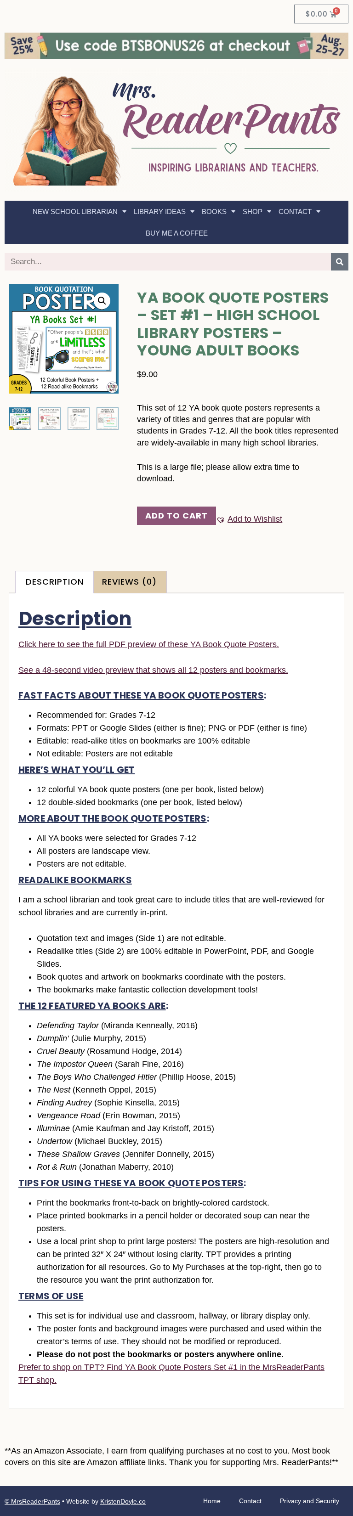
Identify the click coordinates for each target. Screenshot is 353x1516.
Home (212, 1501)
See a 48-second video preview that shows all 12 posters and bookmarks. (153, 670)
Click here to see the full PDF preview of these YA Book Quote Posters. (148, 644)
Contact (295, 211)
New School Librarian (75, 211)
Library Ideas (160, 211)
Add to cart (176, 515)
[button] (102, 301)
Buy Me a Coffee (177, 233)
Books (214, 211)
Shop (252, 211)
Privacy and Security (309, 1501)
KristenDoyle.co (123, 1501)
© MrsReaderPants (32, 1501)
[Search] (339, 262)
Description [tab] (55, 582)
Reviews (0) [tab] (129, 582)
